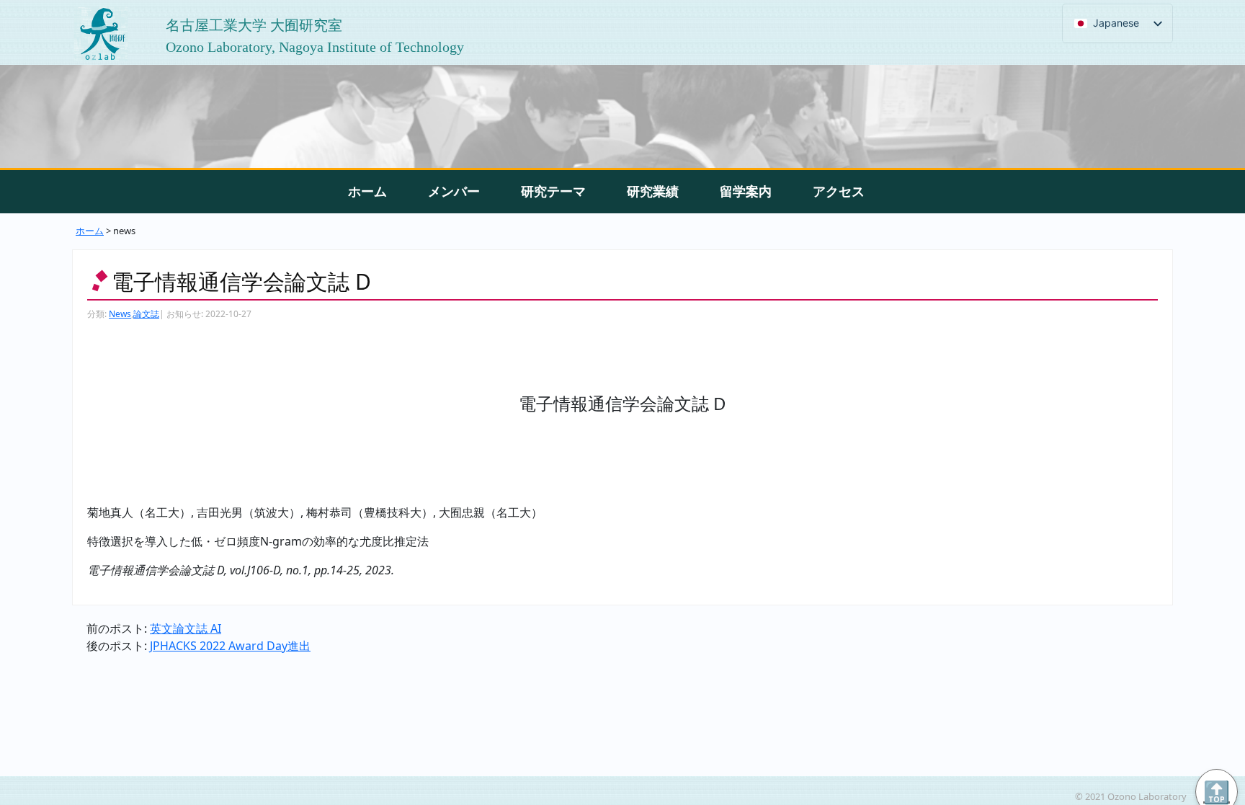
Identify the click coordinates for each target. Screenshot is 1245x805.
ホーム (367, 191)
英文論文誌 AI (185, 628)
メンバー (454, 191)
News (120, 314)
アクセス (839, 191)
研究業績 (653, 191)
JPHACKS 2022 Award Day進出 (230, 646)
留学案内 (746, 191)
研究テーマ (553, 191)
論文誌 (146, 314)
